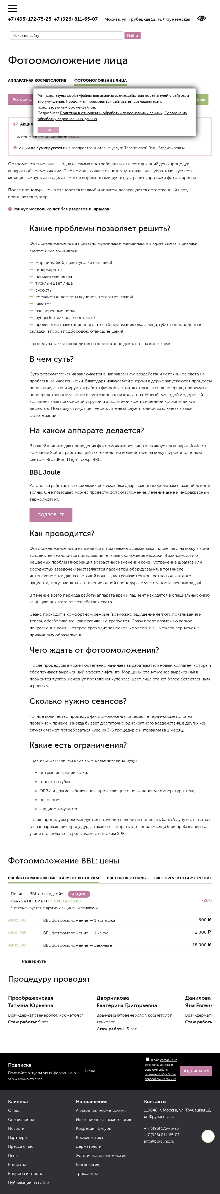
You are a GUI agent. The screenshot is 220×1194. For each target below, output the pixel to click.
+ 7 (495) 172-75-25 (161, 1128)
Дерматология (89, 1146)
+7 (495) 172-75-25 (29, 19)
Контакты (17, 1165)
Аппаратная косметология (37, 80)
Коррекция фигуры (94, 1128)
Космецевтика (89, 1137)
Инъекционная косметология (103, 1119)
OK (48, 130)
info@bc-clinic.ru (159, 1141)
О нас (13, 1110)
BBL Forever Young (126, 878)
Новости (16, 1128)
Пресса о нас (20, 1146)
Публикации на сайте (28, 1183)
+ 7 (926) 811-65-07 (161, 1135)
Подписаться (195, 1071)
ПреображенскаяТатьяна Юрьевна (30, 1001)
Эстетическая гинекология (101, 1155)
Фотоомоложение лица (100, 80)
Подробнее (51, 514)
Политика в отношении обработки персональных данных (111, 113)
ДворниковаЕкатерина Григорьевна (127, 1001)
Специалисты (21, 1119)
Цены (199, 99)
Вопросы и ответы (25, 1173)
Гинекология (87, 1165)
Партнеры (17, 1137)
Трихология (87, 1173)
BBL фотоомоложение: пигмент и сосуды (53, 878)
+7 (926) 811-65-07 (76, 19)
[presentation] (16, 1041)
